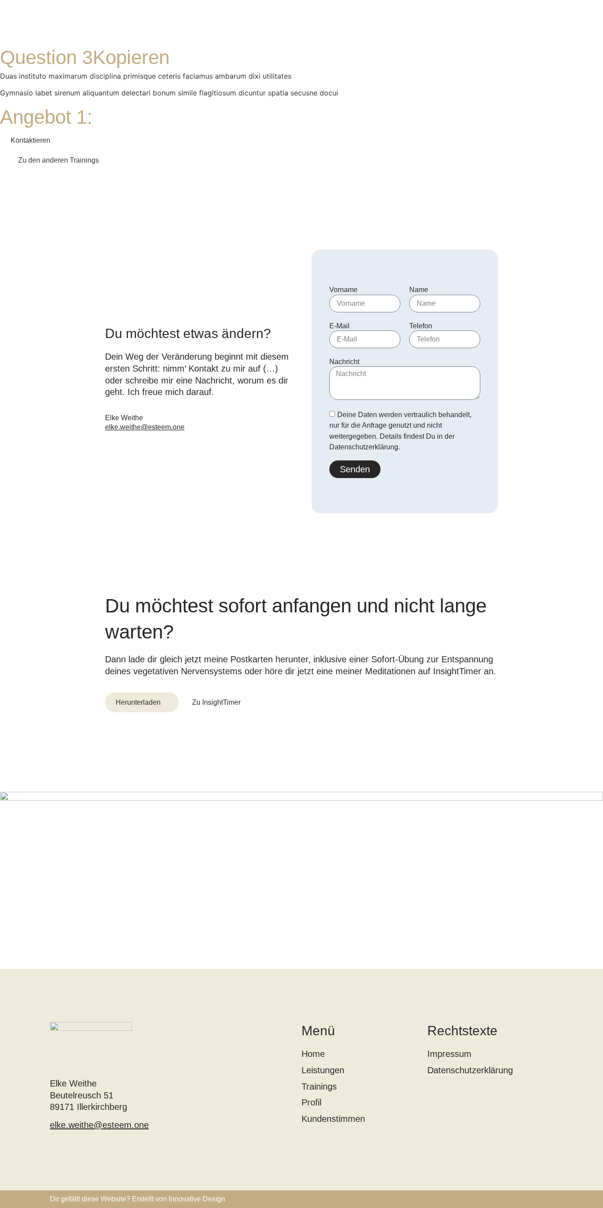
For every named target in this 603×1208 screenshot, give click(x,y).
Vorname (343, 289)
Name (418, 289)
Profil (311, 1102)
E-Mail (339, 326)
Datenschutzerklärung (470, 1070)
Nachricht (344, 361)
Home (313, 1054)
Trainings (319, 1086)
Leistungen (323, 1070)
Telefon (420, 326)
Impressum (449, 1054)
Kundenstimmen (333, 1119)
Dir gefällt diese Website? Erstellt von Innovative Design (137, 1199)
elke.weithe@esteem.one (145, 427)
